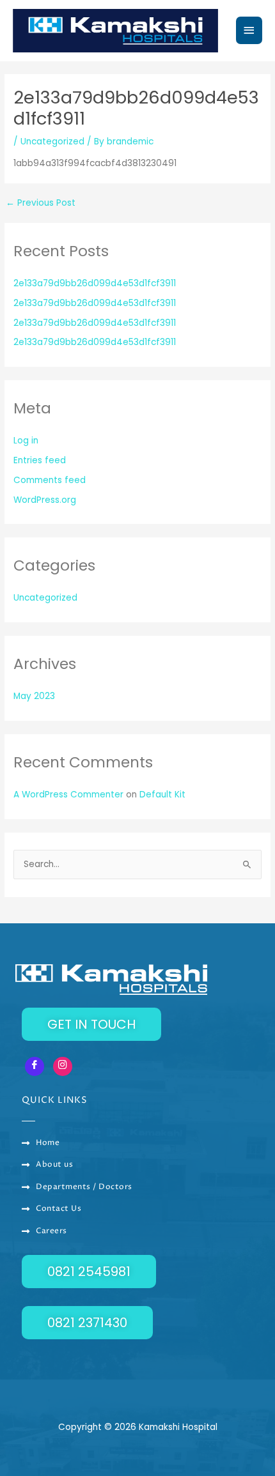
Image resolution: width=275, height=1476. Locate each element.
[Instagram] (62, 1066)
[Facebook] (34, 1066)
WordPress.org (44, 500)
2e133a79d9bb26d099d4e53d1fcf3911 (94, 283)
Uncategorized (52, 141)
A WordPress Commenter (68, 794)
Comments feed (49, 480)
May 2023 (34, 696)
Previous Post (40, 203)
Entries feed (39, 460)
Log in (25, 440)
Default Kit (162, 794)
